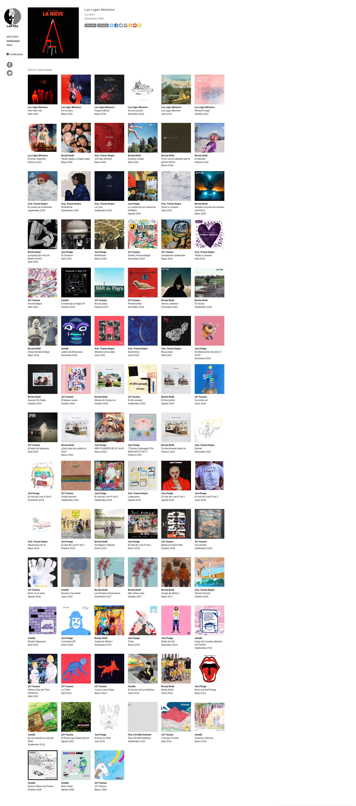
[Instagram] (125, 25)
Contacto (103, 25)
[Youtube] (135, 25)
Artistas (12, 36)
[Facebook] (116, 25)
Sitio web (90, 25)
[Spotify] (139, 25)
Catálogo (13, 41)
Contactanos (16, 54)
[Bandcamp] (121, 25)
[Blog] (130, 25)
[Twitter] (112, 25)
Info (9, 45)
